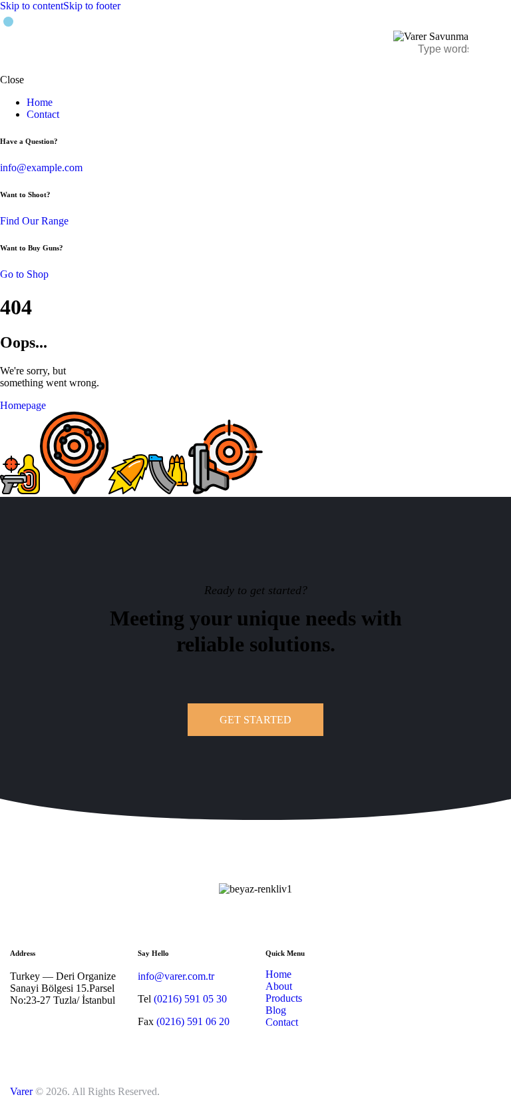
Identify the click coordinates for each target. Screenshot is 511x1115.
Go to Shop (24, 274)
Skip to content (31, 5)
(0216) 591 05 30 (190, 998)
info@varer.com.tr (176, 976)
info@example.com (41, 167)
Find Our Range (34, 220)
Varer (21, 1091)
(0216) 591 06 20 (193, 1021)
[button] (492, 42)
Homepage (23, 405)
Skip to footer (91, 5)
